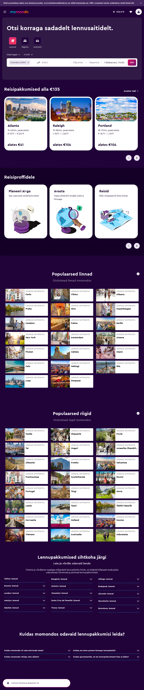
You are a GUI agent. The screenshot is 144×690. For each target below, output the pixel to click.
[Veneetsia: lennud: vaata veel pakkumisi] (91, 593)
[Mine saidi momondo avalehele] (19, 11)
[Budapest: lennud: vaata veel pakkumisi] (138, 586)
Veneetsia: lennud (59, 593)
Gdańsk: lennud (11, 608)
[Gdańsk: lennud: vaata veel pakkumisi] (44, 608)
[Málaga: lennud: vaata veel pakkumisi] (138, 579)
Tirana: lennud (58, 608)
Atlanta (13, 125)
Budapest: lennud (106, 586)
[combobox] (13, 55)
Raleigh (59, 125)
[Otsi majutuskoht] (25, 41)
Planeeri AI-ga (20, 191)
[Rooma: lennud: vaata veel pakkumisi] (44, 586)
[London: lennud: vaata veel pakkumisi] (44, 593)
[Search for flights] (12, 41)
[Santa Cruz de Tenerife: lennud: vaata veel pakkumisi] (91, 600)
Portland (105, 125)
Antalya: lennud (11, 601)
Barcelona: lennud (106, 608)
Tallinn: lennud (11, 579)
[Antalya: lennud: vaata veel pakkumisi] (44, 600)
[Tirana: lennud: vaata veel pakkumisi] (91, 608)
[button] (141, 3)
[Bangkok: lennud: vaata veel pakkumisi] (91, 579)
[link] (131, 91)
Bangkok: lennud (59, 579)
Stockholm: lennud (107, 601)
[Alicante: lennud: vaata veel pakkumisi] (138, 593)
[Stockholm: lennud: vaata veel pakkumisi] (138, 601)
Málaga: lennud (105, 579)
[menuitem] (13, 42)
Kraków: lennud (58, 586)
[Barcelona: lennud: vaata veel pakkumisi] (138, 608)
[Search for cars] (37, 41)
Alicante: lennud (105, 594)
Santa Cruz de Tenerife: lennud (65, 601)
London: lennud (11, 593)
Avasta (59, 191)
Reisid (104, 191)
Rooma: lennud (11, 586)
